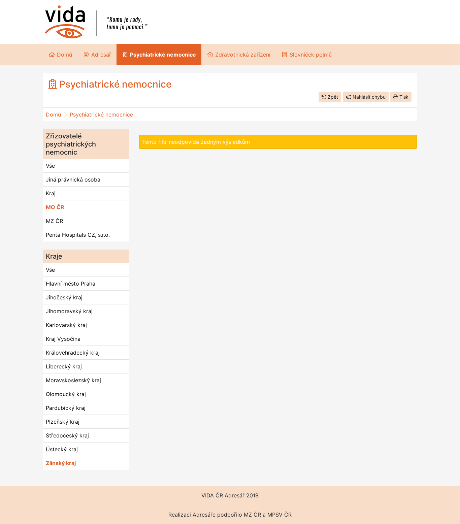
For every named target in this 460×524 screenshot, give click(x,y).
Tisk (403, 97)
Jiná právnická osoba (73, 179)
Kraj (51, 193)
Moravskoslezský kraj (73, 380)
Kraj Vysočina (63, 338)
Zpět (332, 97)
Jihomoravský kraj (69, 311)
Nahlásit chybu (368, 97)
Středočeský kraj (67, 435)
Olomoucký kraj (66, 394)
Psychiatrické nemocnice (101, 114)
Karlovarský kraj (66, 325)
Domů (53, 114)
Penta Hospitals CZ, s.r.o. (78, 234)
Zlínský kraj (61, 463)
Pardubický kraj (66, 407)
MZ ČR (54, 221)
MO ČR (55, 207)
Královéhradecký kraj (73, 352)
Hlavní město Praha (70, 283)
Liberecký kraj (64, 366)
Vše (50, 165)
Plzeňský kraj (62, 421)
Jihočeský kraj (64, 297)
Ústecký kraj (62, 449)
